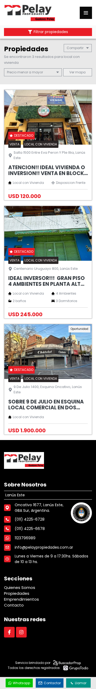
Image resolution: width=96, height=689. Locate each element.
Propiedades (16, 593)
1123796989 (25, 538)
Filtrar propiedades (51, 31)
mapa (80, 72)
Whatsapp (21, 683)
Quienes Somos (19, 587)
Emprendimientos (21, 599)
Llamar (80, 683)
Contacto (14, 605)
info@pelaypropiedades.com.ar (44, 547)
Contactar (52, 683)
